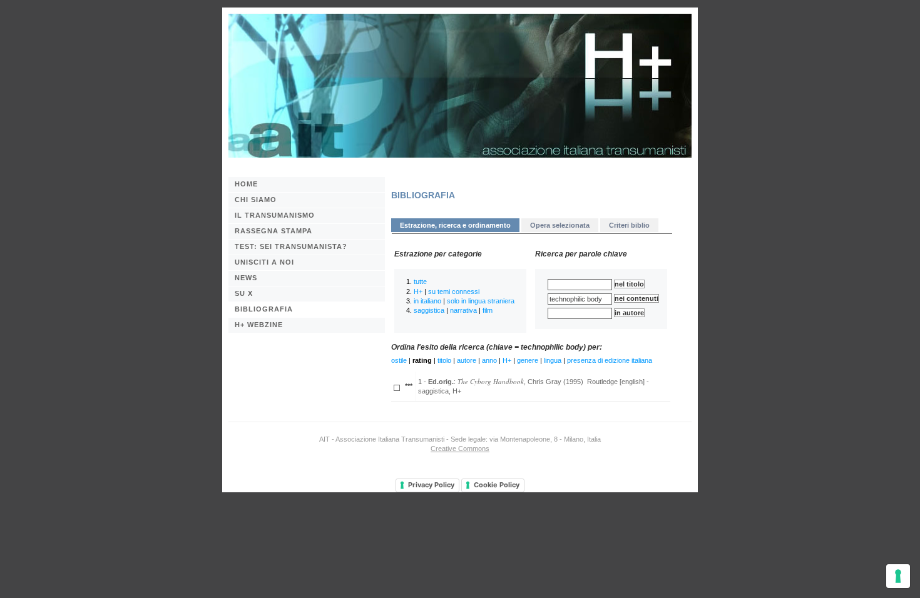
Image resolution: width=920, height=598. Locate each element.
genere (527, 360)
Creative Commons (460, 448)
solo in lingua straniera (480, 301)
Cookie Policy (496, 484)
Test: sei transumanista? (291, 246)
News (246, 277)
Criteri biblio (629, 225)
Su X (244, 293)
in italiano (427, 301)
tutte (420, 281)
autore (466, 360)
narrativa (463, 310)
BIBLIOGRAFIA (264, 309)
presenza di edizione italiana (609, 360)
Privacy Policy (431, 484)
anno (489, 360)
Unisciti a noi (264, 262)
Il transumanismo (275, 215)
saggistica (429, 310)
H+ (418, 291)
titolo (444, 360)
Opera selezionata (560, 225)
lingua (552, 360)
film (488, 310)
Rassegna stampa (273, 231)
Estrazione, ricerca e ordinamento (455, 225)
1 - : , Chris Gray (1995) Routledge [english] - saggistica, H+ (533, 386)
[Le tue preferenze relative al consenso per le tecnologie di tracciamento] (898, 576)
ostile (399, 360)
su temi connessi (453, 291)
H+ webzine (259, 324)
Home (246, 184)
